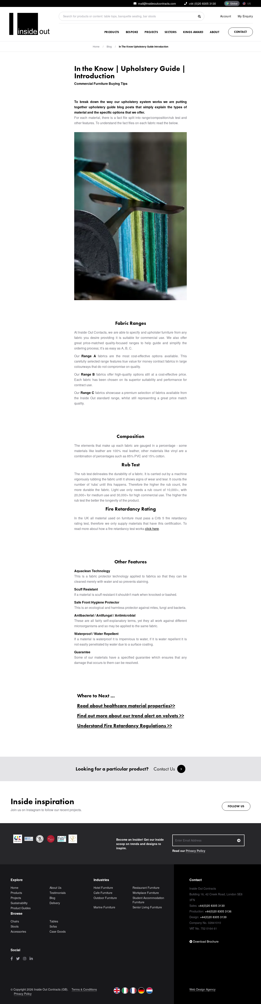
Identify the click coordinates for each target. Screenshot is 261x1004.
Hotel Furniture (103, 888)
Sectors (171, 32)
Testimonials (58, 893)
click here (152, 528)
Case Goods (58, 931)
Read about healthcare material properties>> (126, 705)
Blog (52, 898)
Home (96, 46)
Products (111, 32)
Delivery (55, 903)
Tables (54, 921)
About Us (55, 888)
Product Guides (21, 908)
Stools (15, 926)
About (214, 32)
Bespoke (132, 32)
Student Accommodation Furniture (148, 900)
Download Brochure (205, 941)
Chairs (15, 921)
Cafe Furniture (103, 893)
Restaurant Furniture (146, 888)
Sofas (53, 926)
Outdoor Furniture (105, 898)
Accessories (18, 931)
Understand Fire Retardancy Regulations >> (124, 725)
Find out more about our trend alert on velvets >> (130, 715)
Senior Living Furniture (147, 907)
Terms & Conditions (84, 989)
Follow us (236, 806)
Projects (151, 32)
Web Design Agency (202, 989)
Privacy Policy (195, 851)
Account (225, 16)
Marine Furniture (104, 907)
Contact (240, 32)
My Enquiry (245, 16)
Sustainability (19, 903)
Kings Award (193, 32)
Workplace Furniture (146, 893)
